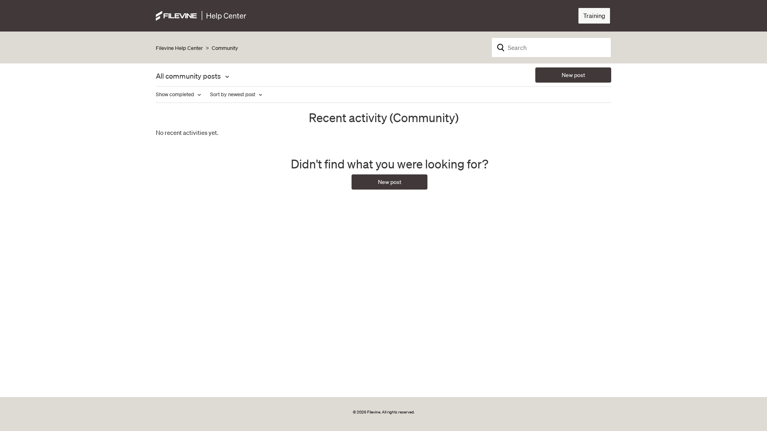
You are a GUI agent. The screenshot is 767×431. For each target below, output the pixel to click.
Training (594, 16)
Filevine (373, 412)
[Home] (201, 15)
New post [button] (573, 75)
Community (225, 48)
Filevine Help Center (179, 48)
